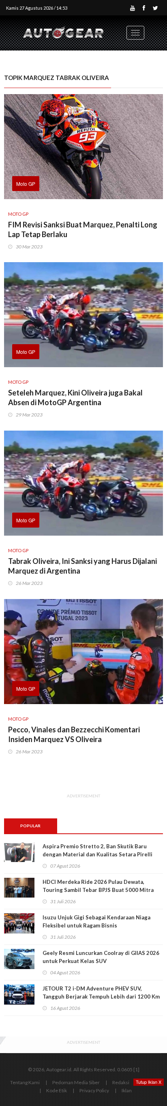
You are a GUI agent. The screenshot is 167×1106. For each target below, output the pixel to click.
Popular (30, 825)
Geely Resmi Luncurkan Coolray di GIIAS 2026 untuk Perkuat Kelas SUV (101, 957)
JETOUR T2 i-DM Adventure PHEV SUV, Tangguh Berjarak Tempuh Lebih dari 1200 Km (102, 992)
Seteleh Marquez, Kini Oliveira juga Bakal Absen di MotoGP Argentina (75, 397)
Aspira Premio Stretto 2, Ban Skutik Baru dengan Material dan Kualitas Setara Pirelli (97, 850)
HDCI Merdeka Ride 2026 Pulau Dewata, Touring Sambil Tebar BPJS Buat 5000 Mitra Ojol (98, 890)
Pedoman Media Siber (76, 1082)
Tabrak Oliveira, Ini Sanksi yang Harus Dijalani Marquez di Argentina (82, 566)
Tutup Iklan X (148, 1082)
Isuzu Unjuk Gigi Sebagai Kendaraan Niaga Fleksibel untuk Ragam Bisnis (96, 921)
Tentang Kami (25, 1082)
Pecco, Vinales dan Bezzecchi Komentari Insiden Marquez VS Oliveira (74, 734)
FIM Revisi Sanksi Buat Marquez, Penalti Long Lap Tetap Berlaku (82, 229)
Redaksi (120, 1082)
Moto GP (25, 183)
